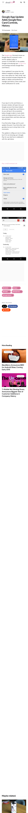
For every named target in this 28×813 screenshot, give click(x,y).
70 (6, 30)
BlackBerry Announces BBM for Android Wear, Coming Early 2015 (13, 367)
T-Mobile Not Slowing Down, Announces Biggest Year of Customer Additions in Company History (13, 392)
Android (7, 288)
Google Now (22, 63)
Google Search (8, 295)
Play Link (4, 163)
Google (7, 291)
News (6, 802)
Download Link (12, 163)
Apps (17, 288)
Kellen (8, 11)
